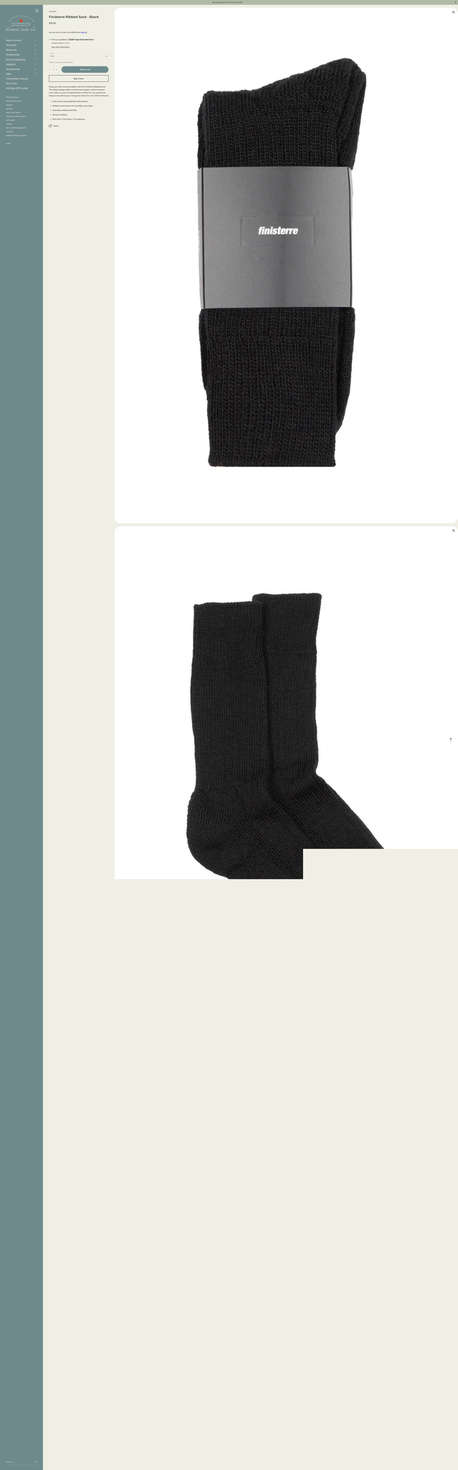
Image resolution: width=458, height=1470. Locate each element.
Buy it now (79, 78)
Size (51, 53)
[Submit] (35, 1462)
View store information (60, 47)
